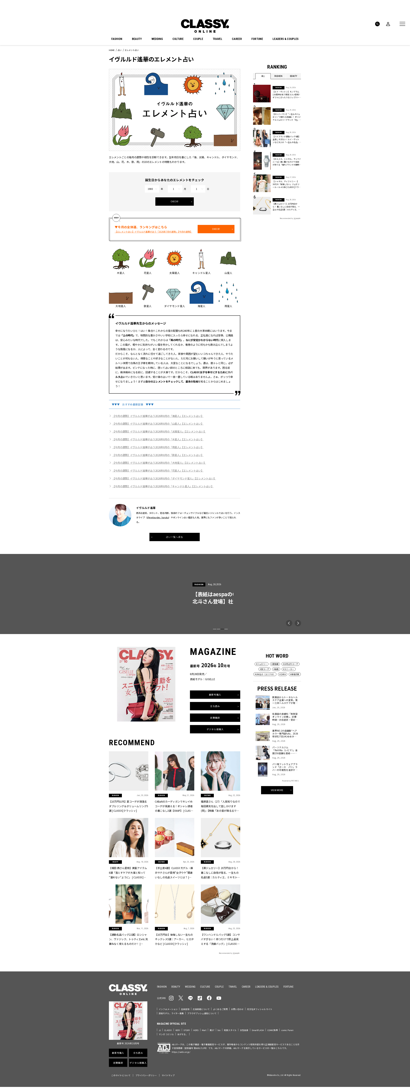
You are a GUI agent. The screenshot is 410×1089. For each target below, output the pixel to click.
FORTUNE (257, 38)
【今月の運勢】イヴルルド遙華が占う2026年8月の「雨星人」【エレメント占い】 (158, 447)
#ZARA (282, 674)
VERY (177, 1030)
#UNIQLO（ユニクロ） (265, 674)
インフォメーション (168, 1009)
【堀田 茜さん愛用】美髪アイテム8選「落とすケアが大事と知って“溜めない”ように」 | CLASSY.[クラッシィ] (128, 873)
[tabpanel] (205, 594)
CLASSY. (168, 1030)
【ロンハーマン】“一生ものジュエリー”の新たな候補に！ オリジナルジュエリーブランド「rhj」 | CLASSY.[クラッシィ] (287, 117)
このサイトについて (121, 1075)
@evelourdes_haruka (157, 517)
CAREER (237, 38)
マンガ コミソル (166, 1034)
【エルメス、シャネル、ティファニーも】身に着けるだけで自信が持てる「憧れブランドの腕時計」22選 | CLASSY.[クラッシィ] (287, 161)
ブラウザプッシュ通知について (202, 1013)
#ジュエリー (261, 664)
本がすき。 (182, 1034)
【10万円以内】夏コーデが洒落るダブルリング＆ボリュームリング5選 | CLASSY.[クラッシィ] (128, 806)
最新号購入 (215, 694)
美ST (212, 1030)
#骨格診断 (294, 674)
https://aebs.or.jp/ (181, 1051)
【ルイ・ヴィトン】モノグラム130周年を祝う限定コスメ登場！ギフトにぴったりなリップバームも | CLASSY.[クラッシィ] (287, 94)
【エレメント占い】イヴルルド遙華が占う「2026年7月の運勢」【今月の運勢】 (153, 231)
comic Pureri (287, 1030)
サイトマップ (168, 1075)
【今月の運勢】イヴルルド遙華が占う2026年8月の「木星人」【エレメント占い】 (158, 439)
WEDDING (157, 38)
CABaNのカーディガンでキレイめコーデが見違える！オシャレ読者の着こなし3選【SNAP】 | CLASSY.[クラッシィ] (174, 806)
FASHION (116, 38)
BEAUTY (137, 38)
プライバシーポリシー (146, 1075)
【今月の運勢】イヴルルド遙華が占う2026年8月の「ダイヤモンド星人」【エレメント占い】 (164, 478)
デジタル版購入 (215, 729)
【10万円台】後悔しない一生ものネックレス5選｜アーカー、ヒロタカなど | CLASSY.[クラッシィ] (174, 939)
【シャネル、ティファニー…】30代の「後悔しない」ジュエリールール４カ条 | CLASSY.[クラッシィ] (286, 184)
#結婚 (276, 669)
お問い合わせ (237, 1009)
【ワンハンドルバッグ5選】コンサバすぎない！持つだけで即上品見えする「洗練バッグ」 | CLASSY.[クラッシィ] (220, 939)
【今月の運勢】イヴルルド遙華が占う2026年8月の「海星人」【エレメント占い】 (158, 416)
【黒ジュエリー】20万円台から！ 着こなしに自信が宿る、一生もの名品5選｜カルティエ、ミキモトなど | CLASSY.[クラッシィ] (286, 206)
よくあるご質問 (220, 1009)
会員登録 (185, 1009)
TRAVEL (217, 38)
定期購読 (215, 717)
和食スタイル (230, 1030)
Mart (204, 1030)
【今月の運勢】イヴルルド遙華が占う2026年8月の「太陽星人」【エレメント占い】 (159, 431)
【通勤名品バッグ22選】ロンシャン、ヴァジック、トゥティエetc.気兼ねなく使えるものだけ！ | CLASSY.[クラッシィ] (128, 939)
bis (219, 1030)
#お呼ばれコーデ (290, 664)
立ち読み (215, 706)
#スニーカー (288, 669)
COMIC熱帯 (272, 1030)
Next (298, 623)
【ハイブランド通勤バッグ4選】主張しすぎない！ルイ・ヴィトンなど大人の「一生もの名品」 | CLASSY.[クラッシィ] (286, 139)
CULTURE (178, 38)
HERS (196, 1030)
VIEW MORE (277, 790)
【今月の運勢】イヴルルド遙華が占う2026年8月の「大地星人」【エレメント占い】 (159, 463)
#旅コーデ (264, 669)
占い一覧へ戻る (174, 537)
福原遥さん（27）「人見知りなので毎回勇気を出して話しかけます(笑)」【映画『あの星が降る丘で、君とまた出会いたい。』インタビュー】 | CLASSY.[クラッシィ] (220, 806)
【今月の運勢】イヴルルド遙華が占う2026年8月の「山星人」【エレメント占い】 (158, 423)
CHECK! (175, 201)
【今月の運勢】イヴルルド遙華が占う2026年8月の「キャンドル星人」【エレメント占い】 (162, 486)
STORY (187, 1030)
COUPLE (198, 38)
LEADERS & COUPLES (286, 38)
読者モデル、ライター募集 (171, 1013)
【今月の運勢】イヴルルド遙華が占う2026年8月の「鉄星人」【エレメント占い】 (158, 455)
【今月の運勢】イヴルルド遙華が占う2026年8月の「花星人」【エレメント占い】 (158, 470)
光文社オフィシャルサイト (259, 1009)
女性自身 (244, 1030)
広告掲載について (201, 1009)
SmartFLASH (258, 1030)
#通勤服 (275, 664)
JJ (160, 1030)
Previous (289, 623)
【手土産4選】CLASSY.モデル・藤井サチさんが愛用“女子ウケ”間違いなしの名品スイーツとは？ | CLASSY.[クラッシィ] (174, 873)
